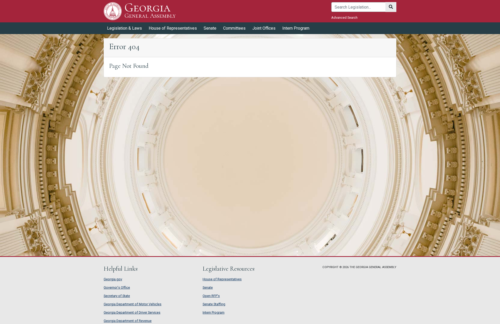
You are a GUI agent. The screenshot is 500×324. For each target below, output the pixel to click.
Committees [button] (234, 28)
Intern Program (295, 28)
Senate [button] (210, 28)
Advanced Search (344, 18)
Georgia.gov (113, 279)
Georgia (150, 11)
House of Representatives (222, 279)
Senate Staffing (214, 304)
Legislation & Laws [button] (124, 28)
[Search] (390, 7)
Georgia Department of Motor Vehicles (132, 304)
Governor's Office (117, 287)
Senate (208, 287)
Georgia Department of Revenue (128, 321)
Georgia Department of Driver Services (132, 312)
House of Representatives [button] (173, 28)
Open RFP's (211, 296)
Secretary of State (117, 296)
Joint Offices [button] (264, 28)
